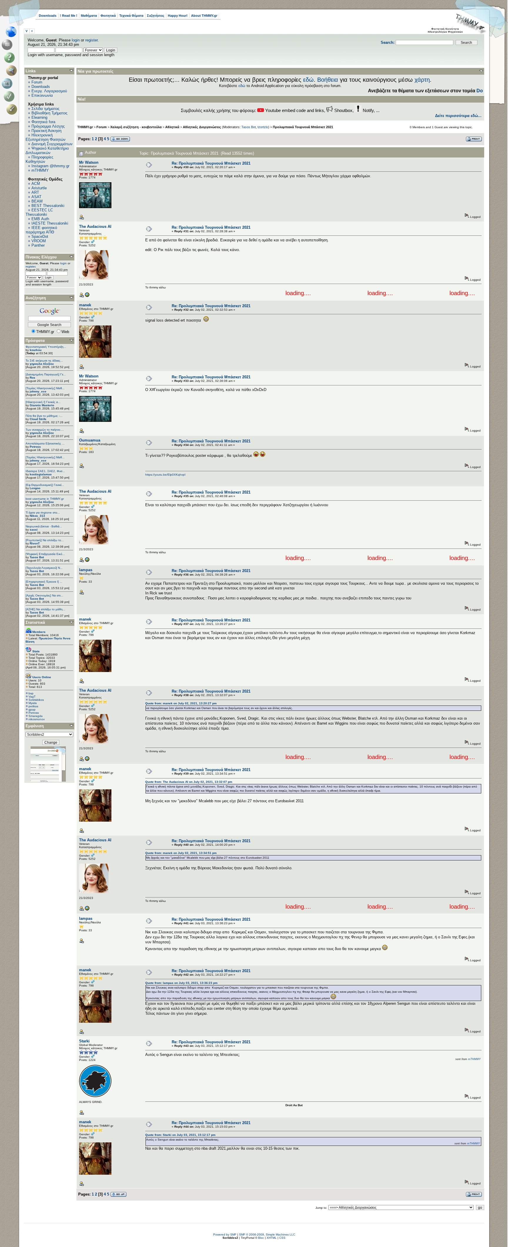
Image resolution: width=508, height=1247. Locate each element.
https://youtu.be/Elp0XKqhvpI (165, 474)
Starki (84, 1041)
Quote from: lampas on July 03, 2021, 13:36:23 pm (181, 982)
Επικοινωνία (42, 95)
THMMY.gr (85, 127)
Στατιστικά (35, 622)
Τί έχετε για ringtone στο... (43, 512)
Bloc (261, 1237)
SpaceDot (39, 236)
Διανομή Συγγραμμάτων (52, 144)
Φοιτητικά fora (43, 122)
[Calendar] (8, 83)
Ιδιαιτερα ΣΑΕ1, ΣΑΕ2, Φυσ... (45, 471)
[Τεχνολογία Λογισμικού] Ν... (44, 567)
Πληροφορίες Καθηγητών (39, 159)
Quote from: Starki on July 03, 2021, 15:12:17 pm (180, 1134)
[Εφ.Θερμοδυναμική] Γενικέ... (45, 485)
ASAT (36, 197)
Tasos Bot (37, 557)
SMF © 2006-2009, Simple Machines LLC (267, 1234)
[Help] (10, 57)
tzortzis (263, 127)
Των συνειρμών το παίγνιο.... (45, 429)
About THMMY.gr (204, 15)
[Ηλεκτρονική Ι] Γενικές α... (43, 402)
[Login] (10, 96)
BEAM (37, 201)
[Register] (12, 109)
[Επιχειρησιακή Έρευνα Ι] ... (44, 581)
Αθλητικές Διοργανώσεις (202, 127)
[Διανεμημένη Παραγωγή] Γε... (46, 374)
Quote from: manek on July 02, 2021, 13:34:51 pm (181, 853)
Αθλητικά (172, 127)
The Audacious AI (95, 226)
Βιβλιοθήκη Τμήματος (49, 113)
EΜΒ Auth (40, 219)
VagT (32, 696)
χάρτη (422, 79)
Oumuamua (89, 440)
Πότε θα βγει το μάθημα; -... (44, 415)
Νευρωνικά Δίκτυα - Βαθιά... (44, 526)
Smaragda (36, 716)
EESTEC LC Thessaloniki (39, 212)
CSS (282, 1237)
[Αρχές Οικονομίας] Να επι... (44, 595)
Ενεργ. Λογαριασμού (49, 91)
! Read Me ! (68, 15)
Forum (36, 82)
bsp (31, 693)
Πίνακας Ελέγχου (41, 257)
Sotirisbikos (36, 699)
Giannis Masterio (42, 405)
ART (35, 192)
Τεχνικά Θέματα (131, 15)
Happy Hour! (178, 15)
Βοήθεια (327, 79)
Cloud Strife (38, 419)
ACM (35, 183)
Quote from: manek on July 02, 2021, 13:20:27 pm (181, 703)
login (76, 40)
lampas (85, 570)
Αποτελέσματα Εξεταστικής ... (45, 443)
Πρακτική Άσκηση (46, 130)
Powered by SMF (224, 1234)
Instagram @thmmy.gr (50, 166)
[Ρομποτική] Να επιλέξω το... (45, 540)
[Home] (12, 32)
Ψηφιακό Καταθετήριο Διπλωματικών (47, 150)
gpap (32, 709)
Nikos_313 (37, 515)
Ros (32, 377)
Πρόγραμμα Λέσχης (48, 126)
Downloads (47, 15)
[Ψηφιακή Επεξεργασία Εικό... (45, 554)
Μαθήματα (89, 15)
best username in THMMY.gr (45, 498)
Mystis (33, 703)
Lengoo (35, 488)
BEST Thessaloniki (47, 205)
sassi (34, 529)
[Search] (12, 70)
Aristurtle (39, 188)
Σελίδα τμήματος (45, 108)
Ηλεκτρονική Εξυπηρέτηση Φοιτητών (46, 137)
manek (85, 305)
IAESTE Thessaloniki (49, 223)
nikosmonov (37, 719)
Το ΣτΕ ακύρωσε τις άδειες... (44, 360)
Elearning (39, 117)
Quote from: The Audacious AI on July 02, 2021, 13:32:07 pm (188, 781)
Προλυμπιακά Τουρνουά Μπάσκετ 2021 (303, 127)
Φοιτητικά (108, 15)
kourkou (35, 350)
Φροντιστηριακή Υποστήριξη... (46, 346)
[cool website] (87, 296)
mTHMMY (40, 170)
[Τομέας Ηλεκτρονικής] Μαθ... (45, 388)
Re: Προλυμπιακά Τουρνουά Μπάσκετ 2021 (211, 163)
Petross (35, 446)
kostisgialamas (41, 474)
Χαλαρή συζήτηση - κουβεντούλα (136, 127)
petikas (33, 706)
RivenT (35, 543)
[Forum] (8, 45)
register (91, 40)
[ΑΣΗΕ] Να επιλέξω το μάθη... (45, 609)
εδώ (308, 79)
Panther (38, 245)
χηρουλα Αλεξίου (42, 363)
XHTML (272, 1237)
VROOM (38, 241)
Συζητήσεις (155, 15)
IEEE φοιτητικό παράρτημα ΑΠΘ (41, 229)
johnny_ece (38, 391)
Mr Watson (88, 162)
